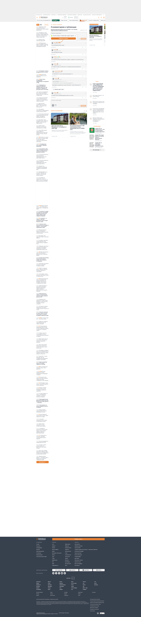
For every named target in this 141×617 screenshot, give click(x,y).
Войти (56, 105)
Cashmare (56, 78)
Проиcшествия (68, 551)
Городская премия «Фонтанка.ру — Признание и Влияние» (86, 549)
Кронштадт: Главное (79, 560)
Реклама (38, 549)
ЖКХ (53, 563)
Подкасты (67, 549)
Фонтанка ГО (54, 14)
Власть (53, 554)
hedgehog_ (55, 56)
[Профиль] (104, 17)
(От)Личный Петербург (79, 551)
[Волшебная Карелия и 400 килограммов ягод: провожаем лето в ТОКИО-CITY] (78, 119)
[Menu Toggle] (37, 17)
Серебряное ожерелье (61, 14)
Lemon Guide (79, 14)
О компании (38, 553)
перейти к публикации (57, 24)
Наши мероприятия (40, 551)
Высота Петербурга (78, 563)
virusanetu (55, 92)
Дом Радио (77, 558)
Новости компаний (56, 110)
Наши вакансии (39, 554)
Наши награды (92, 610)
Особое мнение (68, 547)
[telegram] (56, 573)
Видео (53, 551)
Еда (53, 561)
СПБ (41, 24)
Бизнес (53, 547)
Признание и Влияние (72, 14)
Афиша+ (53, 545)
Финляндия (67, 561)
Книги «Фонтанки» (78, 554)
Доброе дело (54, 560)
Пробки (71, 17)
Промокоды (97, 126)
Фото (66, 565)
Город (53, 558)
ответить (54, 47)
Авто (53, 544)
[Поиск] (98, 17)
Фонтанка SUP (39, 14)
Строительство (68, 554)
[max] (53, 573)
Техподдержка (39, 547)
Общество (67, 545)
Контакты (38, 545)
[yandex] (65, 573)
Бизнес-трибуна (55, 549)
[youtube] (62, 573)
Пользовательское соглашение (95, 599)
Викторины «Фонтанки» (57, 553)
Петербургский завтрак (97, 14)
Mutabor (55, 49)
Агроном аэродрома (58, 71)
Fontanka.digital (78, 556)
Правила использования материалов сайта (97, 602)
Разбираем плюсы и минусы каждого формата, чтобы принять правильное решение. (60, 131)
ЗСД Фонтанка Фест (87, 14)
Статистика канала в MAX (41, 556)
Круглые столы (78, 561)
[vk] (59, 573)
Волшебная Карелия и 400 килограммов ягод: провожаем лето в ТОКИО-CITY (77, 127)
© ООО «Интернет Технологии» (64, 612)
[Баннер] (56, 20)
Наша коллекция (78, 553)
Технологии (67, 556)
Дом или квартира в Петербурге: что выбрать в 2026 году (59, 127)
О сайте (37, 544)
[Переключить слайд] (104, 29)
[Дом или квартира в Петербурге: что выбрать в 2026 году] (59, 119)
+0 (82, 47)
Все (38, 24)
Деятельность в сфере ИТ (94, 607)
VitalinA (55, 42)
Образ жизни (67, 544)
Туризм (66, 558)
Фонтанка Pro (77, 544)
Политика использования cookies (95, 604)
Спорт (66, 553)
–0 (85, 47)
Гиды (53, 556)
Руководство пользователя (94, 609)
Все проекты (77, 565)
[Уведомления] (101, 17)
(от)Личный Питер (46, 14)
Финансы (67, 560)
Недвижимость (55, 565)
